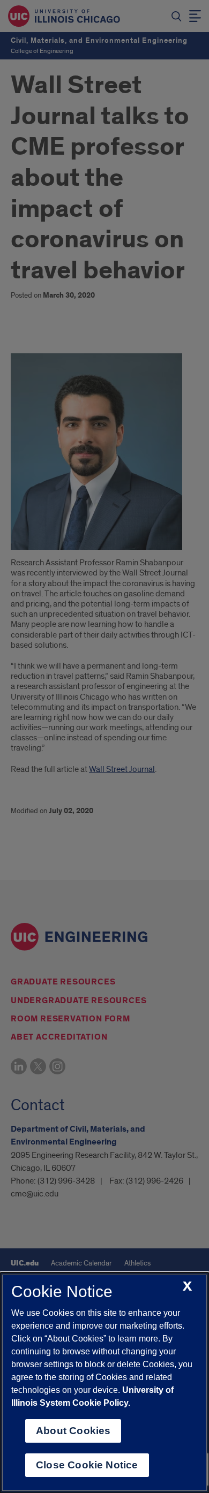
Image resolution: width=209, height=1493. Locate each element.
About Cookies (73, 1430)
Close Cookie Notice (87, 1465)
